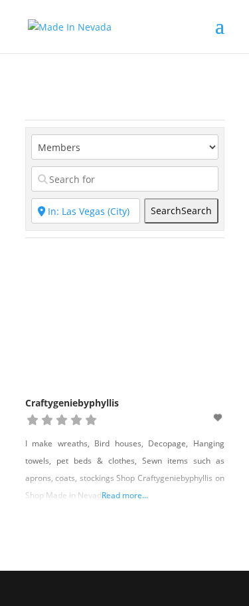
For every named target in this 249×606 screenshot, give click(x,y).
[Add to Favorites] (218, 417)
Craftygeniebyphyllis (72, 402)
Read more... (125, 495)
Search (181, 210)
